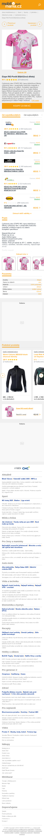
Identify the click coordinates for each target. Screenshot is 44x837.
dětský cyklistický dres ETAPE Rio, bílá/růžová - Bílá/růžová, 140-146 (16, 133)
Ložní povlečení (6, 801)
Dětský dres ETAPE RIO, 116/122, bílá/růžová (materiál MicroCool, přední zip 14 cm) (15, 188)
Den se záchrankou (8, 740)
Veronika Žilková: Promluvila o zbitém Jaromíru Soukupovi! (19, 735)
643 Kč (35, 208)
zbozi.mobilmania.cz (9, 12)
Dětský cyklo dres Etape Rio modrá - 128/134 (14, 152)
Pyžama (4, 791)
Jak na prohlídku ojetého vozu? (11, 760)
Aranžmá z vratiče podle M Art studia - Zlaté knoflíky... (18, 550)
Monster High (6, 783)
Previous (3, 375)
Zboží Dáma (5, 755)
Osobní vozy (6, 753)
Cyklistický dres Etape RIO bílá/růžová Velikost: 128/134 (14, 170)
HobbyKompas (6, 763)
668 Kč (35, 190)
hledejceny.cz (6, 748)
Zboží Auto (5, 768)
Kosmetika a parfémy (8, 793)
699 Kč (35, 153)
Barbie (4, 786)
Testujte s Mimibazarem (9, 781)
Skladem (37, 124)
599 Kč (35, 136)
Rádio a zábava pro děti (9, 816)
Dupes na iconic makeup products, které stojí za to (17, 681)
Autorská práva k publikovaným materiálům (21, 829)
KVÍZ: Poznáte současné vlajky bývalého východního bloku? (20, 659)
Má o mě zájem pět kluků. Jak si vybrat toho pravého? (18, 715)
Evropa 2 (4, 821)
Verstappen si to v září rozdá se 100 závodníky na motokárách (20, 577)
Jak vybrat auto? (7, 773)
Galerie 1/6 (22, 72)
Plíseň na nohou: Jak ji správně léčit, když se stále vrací (18, 704)
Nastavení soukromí (26, 832)
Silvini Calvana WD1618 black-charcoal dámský (15, 356)
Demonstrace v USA (8, 737)
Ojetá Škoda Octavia (8, 770)
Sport (19, 12)
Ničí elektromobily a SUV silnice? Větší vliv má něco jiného (19, 575)
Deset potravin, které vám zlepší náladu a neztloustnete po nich (21, 697)
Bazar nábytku (6, 803)
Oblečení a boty (7, 15)
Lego (3, 788)
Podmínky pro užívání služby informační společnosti (21, 830)
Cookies (16, 832)
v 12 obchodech (8, 399)
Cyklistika (33, 12)
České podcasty (7, 814)
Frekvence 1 (6, 818)
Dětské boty (5, 798)
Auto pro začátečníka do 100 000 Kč (13, 765)
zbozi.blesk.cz (6, 758)
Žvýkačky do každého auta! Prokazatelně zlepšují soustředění (20, 572)
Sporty (26, 12)
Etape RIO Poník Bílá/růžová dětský (18, 77)
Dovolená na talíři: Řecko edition (11, 684)
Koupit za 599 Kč (22, 106)
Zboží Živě (5, 750)
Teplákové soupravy (8, 796)
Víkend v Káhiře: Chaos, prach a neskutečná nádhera (18, 666)
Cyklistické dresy (20, 15)
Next (41, 376)
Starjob (4, 811)
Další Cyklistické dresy (10, 352)
